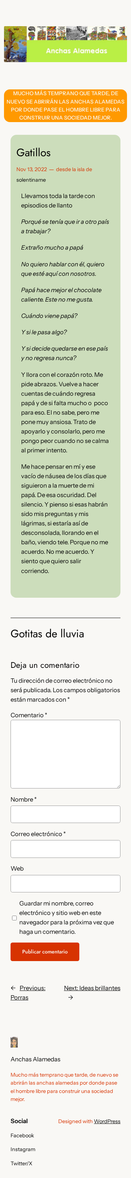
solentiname (31, 180)
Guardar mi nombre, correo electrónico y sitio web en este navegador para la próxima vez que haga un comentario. (66, 917)
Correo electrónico (38, 834)
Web (17, 868)
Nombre (24, 799)
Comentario (29, 715)
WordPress (107, 1121)
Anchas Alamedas (35, 1059)
